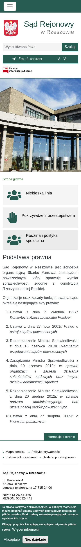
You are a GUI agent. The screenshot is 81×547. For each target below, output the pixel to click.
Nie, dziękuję (35, 539)
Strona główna (13, 179)
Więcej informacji (26, 529)
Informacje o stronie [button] (61, 436)
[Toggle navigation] (10, 6)
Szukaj (70, 47)
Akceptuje (12, 539)
